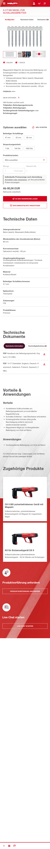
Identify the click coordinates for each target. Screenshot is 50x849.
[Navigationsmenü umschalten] (4, 3)
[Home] (12, 3)
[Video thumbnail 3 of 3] (39, 54)
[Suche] (44, 3)
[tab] (9, 19)
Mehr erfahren (9, 98)
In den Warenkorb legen (26, 199)
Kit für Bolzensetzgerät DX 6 (19, 550)
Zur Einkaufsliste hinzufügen (26, 206)
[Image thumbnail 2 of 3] (24, 54)
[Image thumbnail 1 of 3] (9, 54)
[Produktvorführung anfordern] (9, 846)
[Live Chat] (14, 846)
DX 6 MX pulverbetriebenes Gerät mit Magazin (24, 505)
